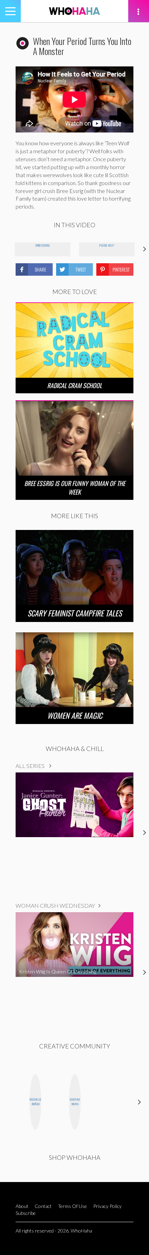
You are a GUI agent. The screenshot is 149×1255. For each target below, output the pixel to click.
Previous (9, 1102)
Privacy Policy (107, 1206)
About (22, 1206)
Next (139, 1102)
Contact (43, 1206)
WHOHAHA (74, 11)
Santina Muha (75, 1101)
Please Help (106, 245)
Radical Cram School (74, 385)
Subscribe (26, 1213)
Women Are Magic (74, 715)
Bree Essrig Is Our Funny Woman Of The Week (74, 487)
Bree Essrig (42, 245)
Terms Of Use (72, 1206)
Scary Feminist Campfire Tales (74, 613)
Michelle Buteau (35, 1101)
